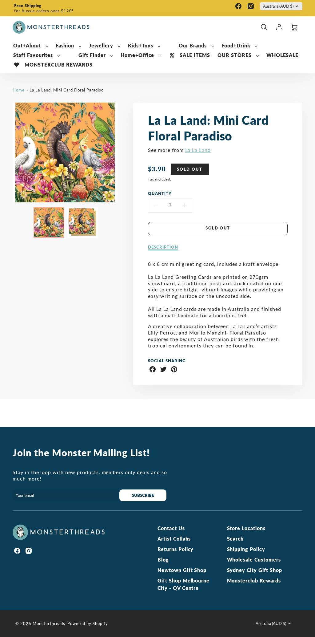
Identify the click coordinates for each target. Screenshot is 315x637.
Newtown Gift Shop (182, 570)
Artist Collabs (174, 539)
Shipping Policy (246, 549)
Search (235, 539)
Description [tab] (163, 247)
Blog (163, 559)
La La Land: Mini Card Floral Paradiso (67, 89)
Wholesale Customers (254, 559)
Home (19, 89)
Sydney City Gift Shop (254, 570)
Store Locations (246, 528)
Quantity (160, 193)
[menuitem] (31, 46)
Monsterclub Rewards (254, 580)
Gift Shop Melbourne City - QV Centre (183, 584)
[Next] (122, 152)
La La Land (198, 150)
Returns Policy (175, 549)
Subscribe (143, 495)
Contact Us (171, 528)
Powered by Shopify (87, 623)
